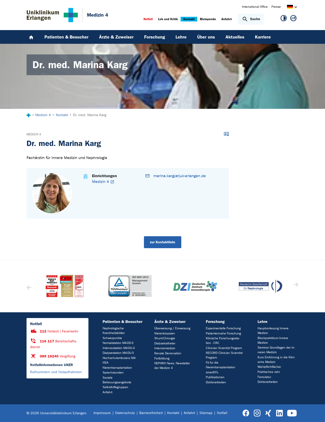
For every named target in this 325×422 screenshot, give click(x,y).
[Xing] (268, 413)
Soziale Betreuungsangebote (117, 380)
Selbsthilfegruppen (115, 387)
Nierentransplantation (117, 368)
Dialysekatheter (164, 343)
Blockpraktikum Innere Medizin (273, 340)
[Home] (31, 37)
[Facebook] (246, 413)
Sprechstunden (113, 372)
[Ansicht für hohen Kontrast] (284, 19)
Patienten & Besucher (122, 321)
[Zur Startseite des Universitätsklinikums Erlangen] (52, 15)
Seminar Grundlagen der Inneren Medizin (276, 350)
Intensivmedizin (164, 348)
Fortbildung (161, 358)
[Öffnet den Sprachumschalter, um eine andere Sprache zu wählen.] (290, 7)
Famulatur (264, 377)
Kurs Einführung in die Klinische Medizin (276, 359)
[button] (295, 286)
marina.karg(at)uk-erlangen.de (179, 176)
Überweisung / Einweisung (172, 328)
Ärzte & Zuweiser (169, 321)
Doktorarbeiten (216, 382)
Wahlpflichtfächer (269, 367)
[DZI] (172, 286)
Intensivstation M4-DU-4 (119, 348)
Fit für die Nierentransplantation (220, 365)
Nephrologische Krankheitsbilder (114, 330)
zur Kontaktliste (162, 242)
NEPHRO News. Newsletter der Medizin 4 (172, 365)
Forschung (215, 321)
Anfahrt (107, 392)
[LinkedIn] (279, 413)
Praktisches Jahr (269, 372)
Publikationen (215, 377)
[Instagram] (257, 413)
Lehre (263, 321)
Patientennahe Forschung (223, 333)
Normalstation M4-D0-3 (118, 343)
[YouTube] (292, 413)
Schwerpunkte (112, 338)
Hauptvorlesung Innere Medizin (273, 330)
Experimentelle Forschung (223, 328)
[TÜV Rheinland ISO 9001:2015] (107, 286)
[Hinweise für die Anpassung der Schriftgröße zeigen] (293, 19)
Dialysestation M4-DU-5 (118, 353)
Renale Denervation (167, 353)
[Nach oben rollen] (316, 412)
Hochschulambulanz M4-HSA (119, 360)
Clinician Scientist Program (224, 348)
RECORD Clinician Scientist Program (224, 355)
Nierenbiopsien (164, 333)
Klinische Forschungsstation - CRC (223, 340)
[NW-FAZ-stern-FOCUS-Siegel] (42, 286)
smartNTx (212, 372)
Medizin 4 (34, 134)
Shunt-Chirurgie (164, 338)
